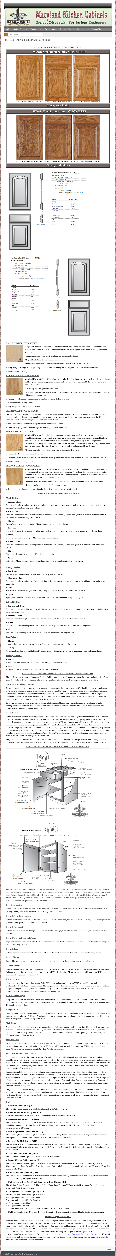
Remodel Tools (66, 29)
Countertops (36, 29)
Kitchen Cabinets (20, 29)
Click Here (104, 1237)
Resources (81, 29)
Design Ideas (50, 29)
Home (7, 29)
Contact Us (96, 29)
